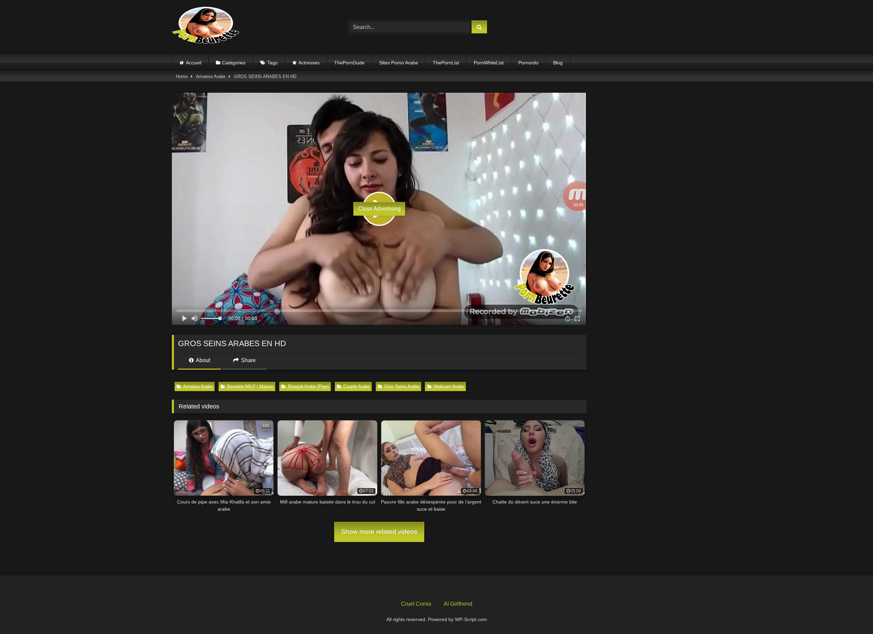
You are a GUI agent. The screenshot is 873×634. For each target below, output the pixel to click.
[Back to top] (851, 613)
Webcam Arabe (449, 386)
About (202, 360)
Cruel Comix (416, 604)
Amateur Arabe (210, 76)
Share (248, 360)
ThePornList (446, 62)
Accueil (193, 62)
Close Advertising (379, 209)
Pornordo (528, 62)
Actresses (309, 62)
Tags (272, 62)
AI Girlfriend (458, 604)
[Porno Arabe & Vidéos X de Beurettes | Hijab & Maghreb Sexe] (206, 25)
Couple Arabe (356, 386)
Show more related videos (379, 531)
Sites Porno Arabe (398, 62)
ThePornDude (349, 62)
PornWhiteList (489, 62)
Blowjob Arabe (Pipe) (308, 386)
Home (182, 76)
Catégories (234, 62)
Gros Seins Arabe (401, 386)
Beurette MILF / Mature (250, 386)
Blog (558, 62)
